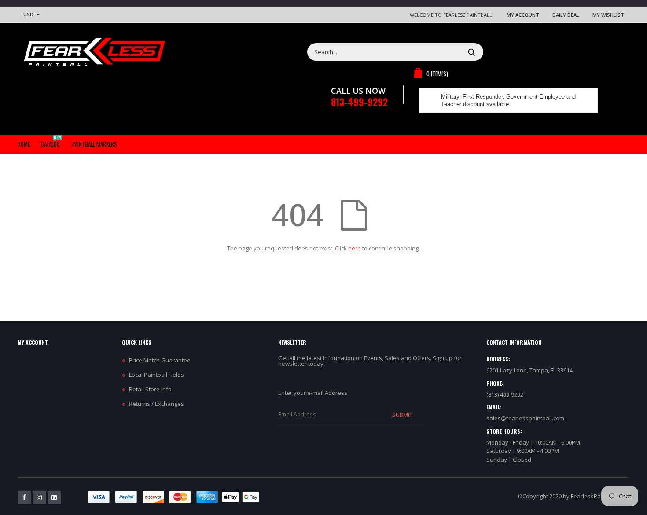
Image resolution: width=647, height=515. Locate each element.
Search (472, 52)
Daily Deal (565, 14)
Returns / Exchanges (156, 404)
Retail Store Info (150, 389)
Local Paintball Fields (156, 375)
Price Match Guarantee (160, 360)
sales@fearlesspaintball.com (525, 418)
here (354, 248)
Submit (402, 415)
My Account (523, 14)
